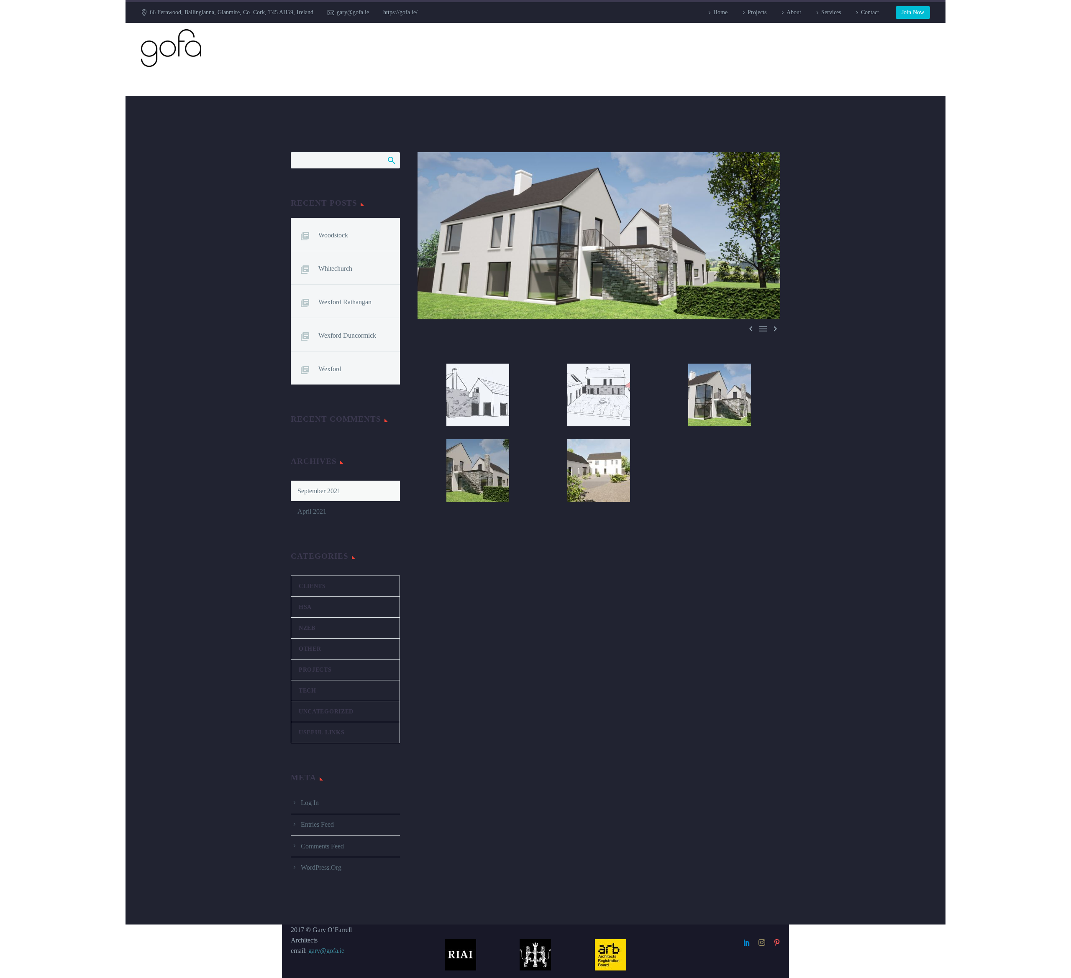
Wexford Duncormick (347, 335)
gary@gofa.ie (353, 12)
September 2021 (319, 490)
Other (310, 649)
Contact (870, 12)
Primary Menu (922, 48)
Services (831, 12)
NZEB (307, 628)
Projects (757, 12)
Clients (312, 586)
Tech (307, 691)
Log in (310, 802)
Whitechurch (335, 268)
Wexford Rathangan (345, 302)
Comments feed (322, 846)
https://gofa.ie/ (400, 12)
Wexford (329, 368)
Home (720, 12)
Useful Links (321, 732)
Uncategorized (326, 711)
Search (391, 160)
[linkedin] (746, 942)
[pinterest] (777, 942)
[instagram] (761, 942)
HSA (305, 607)
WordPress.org (321, 867)
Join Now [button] (913, 12)
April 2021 (311, 511)
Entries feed (317, 824)
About (794, 12)
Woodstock (333, 235)
